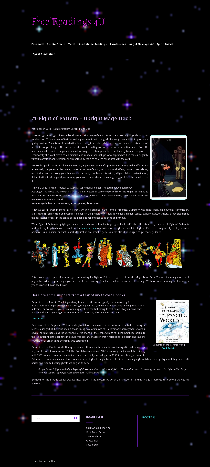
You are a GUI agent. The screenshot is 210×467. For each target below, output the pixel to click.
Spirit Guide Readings (92, 44)
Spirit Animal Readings (98, 427)
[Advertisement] (110, 83)
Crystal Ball (92, 440)
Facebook (38, 44)
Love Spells (92, 444)
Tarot (71, 44)
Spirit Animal (165, 44)
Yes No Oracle (56, 44)
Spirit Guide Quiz (44, 54)
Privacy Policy (148, 416)
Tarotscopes (118, 44)
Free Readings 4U (68, 22)
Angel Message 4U (141, 44)
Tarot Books (38, 318)
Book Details (168, 348)
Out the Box (48, 461)
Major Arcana (88, 228)
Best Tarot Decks (95, 432)
